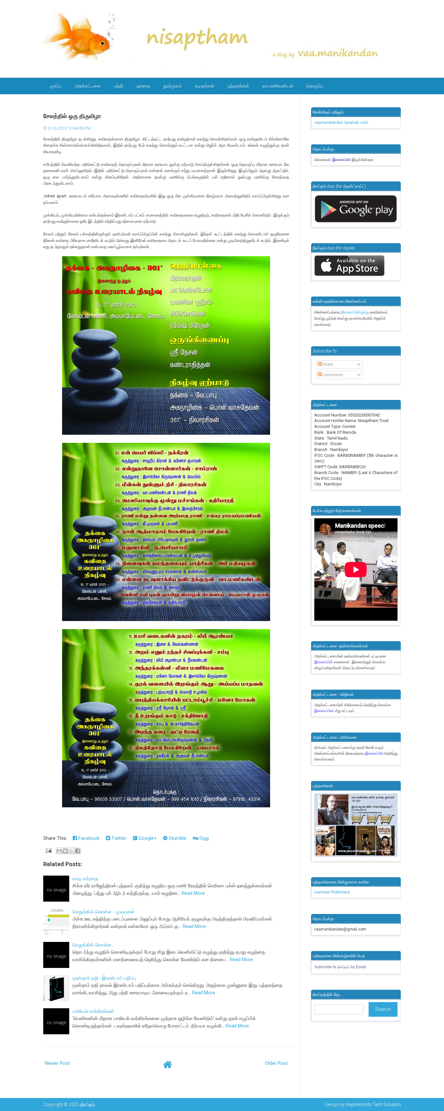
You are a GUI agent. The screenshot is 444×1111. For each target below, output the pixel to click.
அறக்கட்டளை (88, 85)
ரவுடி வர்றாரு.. (86, 878)
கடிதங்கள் (204, 85)
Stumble (176, 838)
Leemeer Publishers (332, 892)
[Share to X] (71, 851)
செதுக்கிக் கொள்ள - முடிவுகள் (103, 912)
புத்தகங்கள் (238, 85)
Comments (332, 375)
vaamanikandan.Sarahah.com (341, 122)
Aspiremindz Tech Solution (373, 1104)
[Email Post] (48, 850)
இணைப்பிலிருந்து (355, 312)
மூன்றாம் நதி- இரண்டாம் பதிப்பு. (104, 978)
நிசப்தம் (87, 1104)
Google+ (147, 838)
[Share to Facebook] (77, 851)
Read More (193, 893)
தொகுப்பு (315, 85)
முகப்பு (56, 85)
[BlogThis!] (65, 851)
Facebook (88, 838)
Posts (327, 364)
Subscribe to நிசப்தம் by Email (340, 967)
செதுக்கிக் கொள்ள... (93, 945)
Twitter (118, 838)
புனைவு (143, 85)
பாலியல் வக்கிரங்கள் (93, 1011)
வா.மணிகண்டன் (278, 85)
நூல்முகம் (172, 85)
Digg (203, 838)
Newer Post (57, 1063)
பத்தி (118, 85)
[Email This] (59, 851)
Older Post (276, 1063)
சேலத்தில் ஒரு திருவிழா (72, 116)
